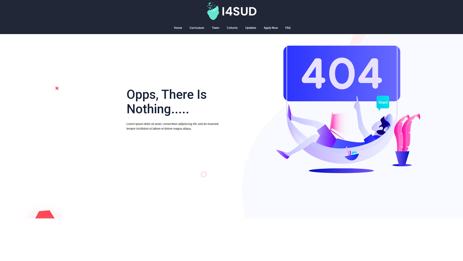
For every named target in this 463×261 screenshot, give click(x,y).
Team (215, 28)
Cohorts (232, 28)
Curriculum (197, 28)
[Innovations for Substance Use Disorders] (231, 11)
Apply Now (271, 28)
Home (178, 28)
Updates (250, 28)
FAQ (288, 28)
